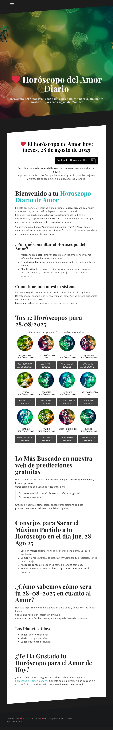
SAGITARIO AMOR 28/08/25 (88, 365)
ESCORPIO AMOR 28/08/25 (46, 402)
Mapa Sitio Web (14, 721)
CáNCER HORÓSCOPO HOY (88, 430)
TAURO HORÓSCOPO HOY (46, 430)
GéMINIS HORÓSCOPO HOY (26, 430)
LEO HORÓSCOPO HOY (47, 356)
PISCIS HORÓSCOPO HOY (68, 356)
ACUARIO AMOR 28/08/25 (67, 402)
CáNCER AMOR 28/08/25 (88, 439)
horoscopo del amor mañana (31, 680)
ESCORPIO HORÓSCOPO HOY (46, 393)
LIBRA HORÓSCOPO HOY (89, 393)
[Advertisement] (56, 46)
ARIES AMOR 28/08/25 (67, 439)
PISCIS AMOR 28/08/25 (67, 365)
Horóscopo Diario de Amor (53, 196)
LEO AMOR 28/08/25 (46, 365)
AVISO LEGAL (13, 718)
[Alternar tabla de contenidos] (92, 160)
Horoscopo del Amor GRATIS (58, 718)
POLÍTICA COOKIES (32, 718)
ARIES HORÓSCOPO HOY (68, 430)
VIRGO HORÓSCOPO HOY (26, 393)
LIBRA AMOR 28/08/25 (88, 402)
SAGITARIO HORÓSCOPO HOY (88, 356)
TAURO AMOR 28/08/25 (46, 439)
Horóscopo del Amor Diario (61, 84)
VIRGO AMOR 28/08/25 (25, 402)
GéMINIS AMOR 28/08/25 (25, 439)
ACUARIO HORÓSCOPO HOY (68, 393)
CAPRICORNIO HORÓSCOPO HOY (26, 356)
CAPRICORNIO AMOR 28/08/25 (25, 365)
